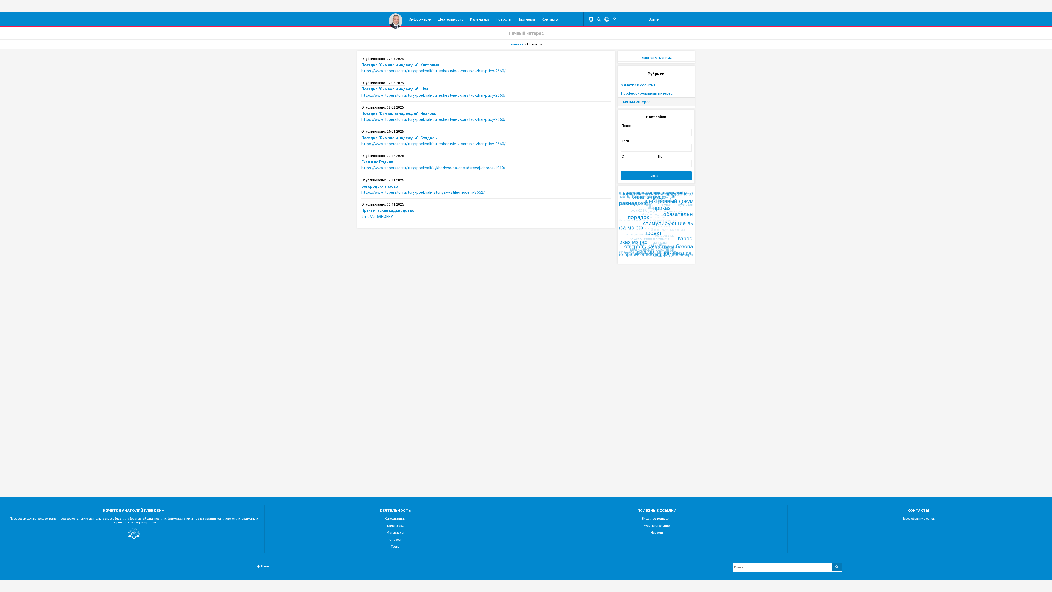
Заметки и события (638, 85)
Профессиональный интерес (647, 93)
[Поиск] (599, 19)
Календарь (479, 19)
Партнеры (526, 19)
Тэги (625, 141)
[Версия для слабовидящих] (591, 19)
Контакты (550, 19)
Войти (654, 19)
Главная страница (656, 57)
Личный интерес (636, 101)
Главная (516, 44)
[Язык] (606, 19)
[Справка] (614, 19)
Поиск (626, 126)
